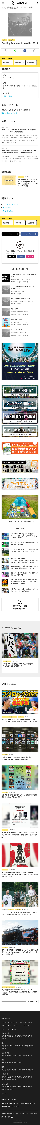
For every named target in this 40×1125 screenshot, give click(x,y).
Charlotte (24, 1122)
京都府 (9, 1070)
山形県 (30, 1036)
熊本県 (24, 1087)
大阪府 (4, 1070)
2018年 (16, 1106)
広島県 (4, 1077)
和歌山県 (31, 1070)
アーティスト (14, 1025)
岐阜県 (14, 1063)
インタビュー (7, 661)
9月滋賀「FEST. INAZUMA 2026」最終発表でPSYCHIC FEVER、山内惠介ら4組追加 (17, 758)
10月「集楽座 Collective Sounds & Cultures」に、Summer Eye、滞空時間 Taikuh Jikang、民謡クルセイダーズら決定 (20, 874)
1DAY (10, 96)
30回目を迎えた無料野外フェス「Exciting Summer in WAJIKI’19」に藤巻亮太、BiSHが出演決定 (19, 151)
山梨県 (14, 1055)
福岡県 (30, 1087)
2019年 (10, 1106)
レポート (21, 717)
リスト (21, 177)
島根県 (14, 1077)
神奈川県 (10, 1046)
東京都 (4, 1046)
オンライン (5, 1094)
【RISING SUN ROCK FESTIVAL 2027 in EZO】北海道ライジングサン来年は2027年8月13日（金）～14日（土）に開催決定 (20, 952)
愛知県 (9, 1063)
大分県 (9, 1087)
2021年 (32, 1103)
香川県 (4, 1079)
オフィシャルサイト (10, 204)
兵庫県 (14, 1070)
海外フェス (12, 987)
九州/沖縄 (5, 1084)
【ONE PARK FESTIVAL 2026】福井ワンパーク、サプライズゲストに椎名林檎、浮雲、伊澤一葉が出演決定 (19, 835)
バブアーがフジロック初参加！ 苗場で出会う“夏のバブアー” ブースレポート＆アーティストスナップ (20, 913)
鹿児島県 (10, 1089)
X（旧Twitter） (8, 211)
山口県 (24, 1077)
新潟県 (4, 1055)
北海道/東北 (5, 1033)
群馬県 (31, 1046)
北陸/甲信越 (5, 1053)
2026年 (4, 1103)
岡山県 (9, 1077)
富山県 (24, 1055)
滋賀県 (24, 1070)
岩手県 (14, 1036)
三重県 (19, 1063)
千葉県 (15, 1046)
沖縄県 (19, 1087)
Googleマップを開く (11, 113)
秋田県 (24, 1036)
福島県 (4, 1039)
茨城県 (26, 1046)
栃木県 (4, 1048)
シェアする (29, 234)
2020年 (4, 1106)
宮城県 (19, 1036)
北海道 (4, 1036)
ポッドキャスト (13, 717)
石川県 (19, 1055)
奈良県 (19, 1070)
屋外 (4, 96)
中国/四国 (5, 1074)
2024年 (15, 1103)
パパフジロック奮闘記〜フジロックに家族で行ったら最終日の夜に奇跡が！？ (19, 665)
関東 (3, 1043)
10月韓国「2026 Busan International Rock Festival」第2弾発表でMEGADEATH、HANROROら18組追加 (20, 992)
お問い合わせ (34, 1113)
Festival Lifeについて (8, 1113)
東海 (3, 1060)
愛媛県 (9, 1079)
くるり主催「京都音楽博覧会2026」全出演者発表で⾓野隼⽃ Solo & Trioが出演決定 (20, 796)
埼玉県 (21, 1046)
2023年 (21, 1103)
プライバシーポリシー (21, 1113)
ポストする (10, 234)
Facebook (7, 207)
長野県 (9, 1055)
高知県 (14, 1079)
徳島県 (30, 7)
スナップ (11, 909)
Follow (12, 256)
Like (21, 256)
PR (4, 909)
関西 (3, 1067)
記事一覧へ (31, 1001)
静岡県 (4, 1063)
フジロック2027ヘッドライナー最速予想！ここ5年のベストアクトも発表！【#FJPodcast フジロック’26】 (20, 720)
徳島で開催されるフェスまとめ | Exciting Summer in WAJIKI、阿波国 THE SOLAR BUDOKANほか (28, 183)
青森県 (9, 1036)
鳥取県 (19, 1077)
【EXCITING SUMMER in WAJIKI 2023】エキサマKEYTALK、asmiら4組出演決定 (19, 131)
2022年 (27, 1103)
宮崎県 (14, 1087)
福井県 (30, 1055)
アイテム (22, 1025)
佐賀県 (4, 1087)
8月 (4, 40)
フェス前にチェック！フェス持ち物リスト (20, 521)
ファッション (29, 1022)
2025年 (9, 1103)
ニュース (4, 717)
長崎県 (4, 1089)
